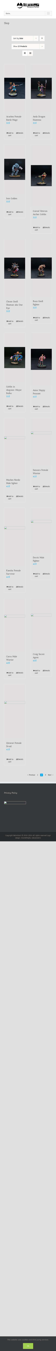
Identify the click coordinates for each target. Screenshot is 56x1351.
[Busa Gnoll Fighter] (41, 268)
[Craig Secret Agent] (41, 624)
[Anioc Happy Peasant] (41, 359)
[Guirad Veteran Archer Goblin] (41, 176)
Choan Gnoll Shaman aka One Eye (14, 304)
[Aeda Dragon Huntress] (41, 88)
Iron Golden (11, 198)
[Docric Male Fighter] (41, 530)
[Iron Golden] (14, 169)
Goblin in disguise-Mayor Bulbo (14, 390)
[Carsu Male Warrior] (14, 625)
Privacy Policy (10, 793)
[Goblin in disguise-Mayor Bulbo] (14, 357)
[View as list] (30, 53)
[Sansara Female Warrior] (41, 442)
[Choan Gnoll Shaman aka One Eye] (14, 268)
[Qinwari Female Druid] (14, 711)
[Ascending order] (42, 38)
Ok (28, 1346)
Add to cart (10, 134)
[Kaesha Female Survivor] (14, 537)
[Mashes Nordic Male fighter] (14, 447)
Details (20, 133)
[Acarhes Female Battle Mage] (14, 88)
